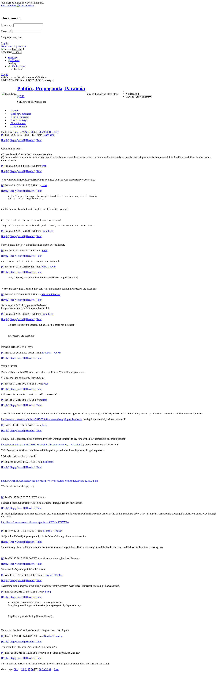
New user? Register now (13, 46)
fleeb (43, 166)
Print (39, 140)
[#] (2, 134)
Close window (9, 5)
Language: (6, 37)
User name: (7, 25)
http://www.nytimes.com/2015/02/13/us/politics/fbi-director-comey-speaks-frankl (41, 444)
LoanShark (48, 134)
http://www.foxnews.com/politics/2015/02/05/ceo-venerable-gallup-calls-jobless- (41, 419)
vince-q (47, 591)
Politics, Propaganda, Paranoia (51, 88)
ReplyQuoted (17, 140)
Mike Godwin (49, 266)
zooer (44, 185)
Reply (5, 140)
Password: (6, 31)
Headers (30, 140)
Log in (4, 43)
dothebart (48, 461)
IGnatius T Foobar (50, 294)
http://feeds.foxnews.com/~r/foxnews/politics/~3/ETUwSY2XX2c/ (35, 522)
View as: (130, 96)
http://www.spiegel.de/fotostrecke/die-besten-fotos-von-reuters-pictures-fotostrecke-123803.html (49, 480)
